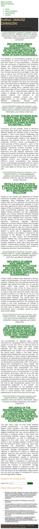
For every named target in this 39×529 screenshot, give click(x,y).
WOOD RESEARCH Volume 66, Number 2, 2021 (19, 396)
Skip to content (6, 2)
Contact (8, 15)
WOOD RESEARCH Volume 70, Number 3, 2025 (19, 32)
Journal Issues (10, 13)
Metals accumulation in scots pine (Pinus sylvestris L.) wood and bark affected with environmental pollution (19, 188)
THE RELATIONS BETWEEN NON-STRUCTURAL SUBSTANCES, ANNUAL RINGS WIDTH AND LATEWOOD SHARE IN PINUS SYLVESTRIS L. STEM (19, 120)
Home (7, 9)
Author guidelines (11, 11)
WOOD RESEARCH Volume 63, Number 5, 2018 (19, 252)
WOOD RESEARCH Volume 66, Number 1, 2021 (19, 314)
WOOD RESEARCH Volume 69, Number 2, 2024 (19, 106)
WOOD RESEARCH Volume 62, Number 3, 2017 (19, 172)
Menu (3, 6)
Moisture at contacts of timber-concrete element (20, 501)
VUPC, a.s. (30, 525)
